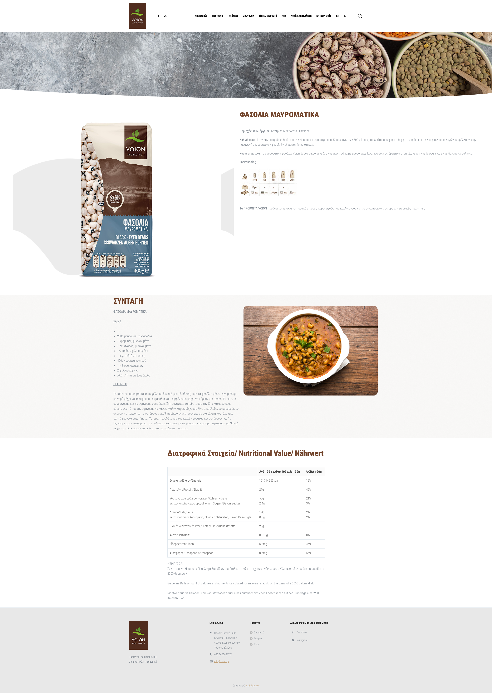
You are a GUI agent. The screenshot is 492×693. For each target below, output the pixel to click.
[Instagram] (165, 16)
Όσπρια (258, 638)
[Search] (360, 16)
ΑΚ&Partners (252, 685)
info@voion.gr (221, 661)
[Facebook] (158, 16)
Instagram (302, 640)
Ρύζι (256, 644)
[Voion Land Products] (137, 16)
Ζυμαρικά (259, 632)
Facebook (302, 632)
